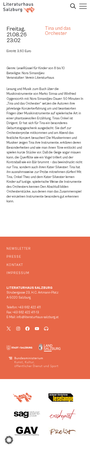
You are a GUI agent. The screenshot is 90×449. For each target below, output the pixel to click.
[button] (9, 440)
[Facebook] (27, 328)
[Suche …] (73, 6)
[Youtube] (37, 328)
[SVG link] (18, 8)
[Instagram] (18, 328)
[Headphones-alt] (46, 328)
